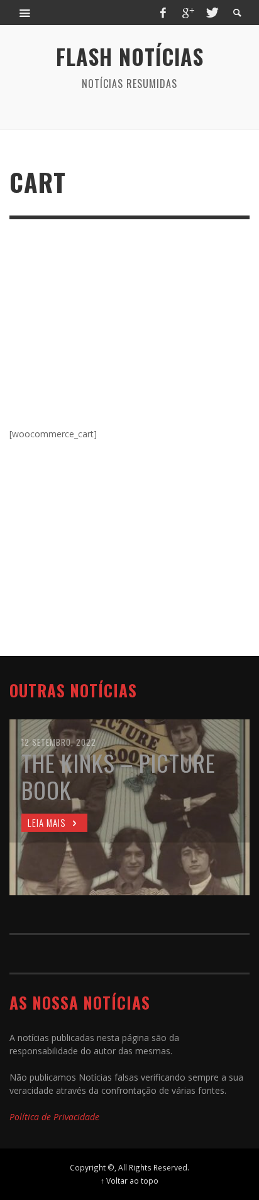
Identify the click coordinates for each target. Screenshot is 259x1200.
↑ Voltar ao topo (129, 1180)
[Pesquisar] (25, 12)
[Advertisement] (129, 331)
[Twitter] (211, 12)
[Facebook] (163, 12)
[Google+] (187, 12)
